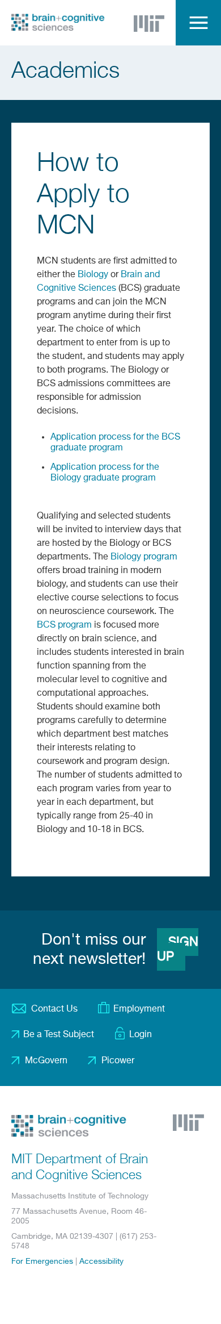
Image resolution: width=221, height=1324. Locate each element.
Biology (93, 274)
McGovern (46, 1061)
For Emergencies (42, 1261)
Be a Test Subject (58, 1034)
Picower (117, 1061)
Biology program (143, 557)
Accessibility (101, 1261)
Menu (198, 22)
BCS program (64, 625)
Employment (139, 1009)
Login (140, 1034)
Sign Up (177, 949)
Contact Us (54, 1009)
